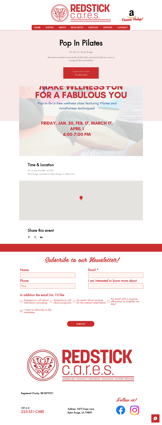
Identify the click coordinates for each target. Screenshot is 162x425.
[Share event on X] (35, 237)
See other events (81, 74)
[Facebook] (121, 410)
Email (92, 270)
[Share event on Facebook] (29, 237)
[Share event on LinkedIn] (41, 237)
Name (24, 270)
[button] (62, 27)
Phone (24, 280)
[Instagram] (135, 410)
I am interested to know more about (112, 280)
